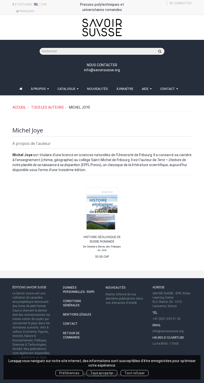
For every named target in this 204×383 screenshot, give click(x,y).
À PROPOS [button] (39, 89)
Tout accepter (101, 373)
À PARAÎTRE (124, 89)
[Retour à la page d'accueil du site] (102, 27)
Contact (70, 323)
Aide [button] (145, 89)
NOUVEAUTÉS (97, 89)
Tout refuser (134, 373)
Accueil (19, 107)
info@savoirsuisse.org (102, 70)
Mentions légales (77, 314)
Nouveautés (115, 287)
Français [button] (26, 11)
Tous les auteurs (47, 107)
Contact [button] (168, 89)
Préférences (69, 373)
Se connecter (180, 3)
